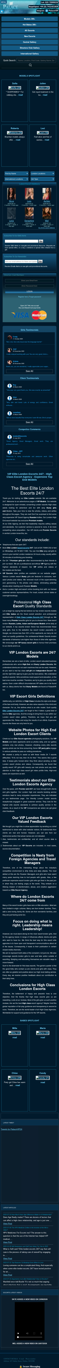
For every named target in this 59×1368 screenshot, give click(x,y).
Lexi (43, 128)
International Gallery (30, 53)
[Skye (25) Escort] (11, 193)
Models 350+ (29, 18)
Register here (23, 296)
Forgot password (35, 296)
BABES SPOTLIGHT (29, 1020)
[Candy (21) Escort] (43, 1077)
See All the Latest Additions (46, 228)
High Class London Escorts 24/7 (30, 617)
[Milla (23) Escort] (15, 1032)
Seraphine (29, 220)
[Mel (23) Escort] (47, 212)
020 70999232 (51, 2)
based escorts (23, 547)
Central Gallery (29, 42)
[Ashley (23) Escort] (47, 193)
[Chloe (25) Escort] (14, 1077)
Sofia (14, 83)
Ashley (47, 201)
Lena (11, 220)
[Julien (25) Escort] (43, 87)
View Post (7, 1223)
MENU (3, 2)
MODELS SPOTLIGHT (29, 76)
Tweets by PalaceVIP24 (11, 1129)
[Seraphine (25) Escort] (29, 212)
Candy (43, 1073)
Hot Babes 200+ (30, 24)
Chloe (15, 1073)
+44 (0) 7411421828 (49, 6)
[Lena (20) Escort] (11, 212)
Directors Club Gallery (30, 47)
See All (29, 371)
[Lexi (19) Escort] (43, 132)
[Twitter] (2, 11)
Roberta (15, 128)
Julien (43, 83)
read (20, 95)
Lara (29, 201)
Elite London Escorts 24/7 (13, 710)
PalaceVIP (53, 10)
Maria (43, 1028)
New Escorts (29, 36)
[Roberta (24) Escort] (14, 132)
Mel (47, 220)
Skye (11, 201)
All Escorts (30, 30)
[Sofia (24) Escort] (14, 87)
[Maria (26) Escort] (42, 1032)
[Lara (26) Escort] (29, 193)
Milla (14, 1028)
